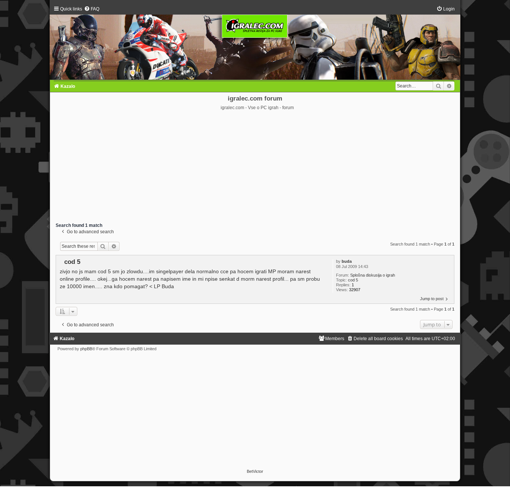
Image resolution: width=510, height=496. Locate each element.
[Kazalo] (255, 43)
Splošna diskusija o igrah (372, 275)
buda (347, 261)
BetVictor (255, 471)
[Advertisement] (255, 166)
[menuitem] (91, 9)
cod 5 (353, 280)
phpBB (86, 348)
